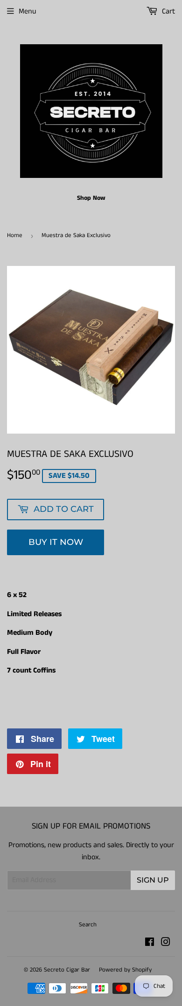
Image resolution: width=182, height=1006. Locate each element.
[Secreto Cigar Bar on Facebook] (149, 943)
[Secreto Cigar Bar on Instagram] (165, 943)
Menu (27, 11)
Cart (167, 11)
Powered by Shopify (125, 969)
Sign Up (153, 880)
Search (88, 924)
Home (14, 235)
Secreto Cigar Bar (67, 969)
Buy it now (55, 542)
